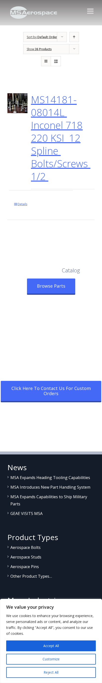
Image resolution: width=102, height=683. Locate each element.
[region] (51, 641)
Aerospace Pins (24, 566)
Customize (51, 659)
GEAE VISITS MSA (26, 513)
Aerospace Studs (25, 557)
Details (22, 204)
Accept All (51, 645)
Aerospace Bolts (25, 547)
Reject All (51, 672)
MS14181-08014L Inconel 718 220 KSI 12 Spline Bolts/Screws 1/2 (60, 138)
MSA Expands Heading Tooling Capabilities (50, 477)
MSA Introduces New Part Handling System (50, 487)
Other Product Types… (31, 576)
